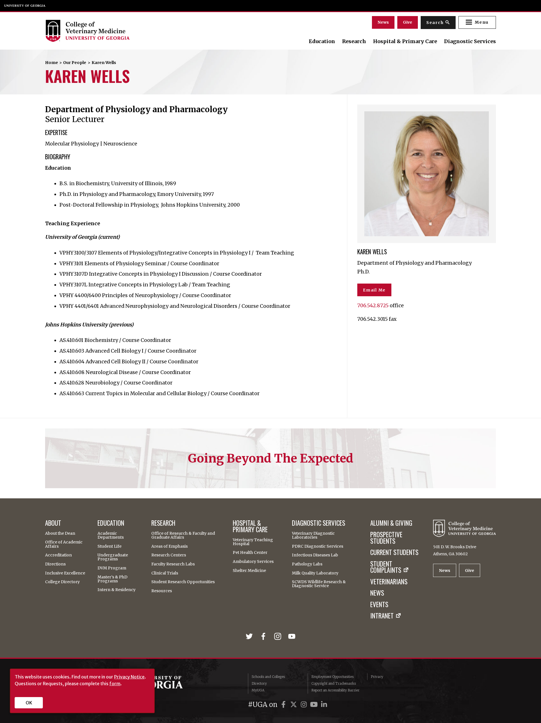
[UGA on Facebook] (284, 704)
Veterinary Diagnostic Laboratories (313, 535)
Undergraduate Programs (112, 557)
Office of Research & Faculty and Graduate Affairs (183, 535)
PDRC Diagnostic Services (317, 546)
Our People (74, 62)
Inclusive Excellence (65, 573)
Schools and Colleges (268, 677)
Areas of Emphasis (169, 546)
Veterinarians (388, 581)
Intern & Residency (116, 590)
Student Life (109, 546)
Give (407, 22)
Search (435, 22)
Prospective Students (386, 537)
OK (29, 703)
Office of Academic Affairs (64, 544)
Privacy (377, 677)
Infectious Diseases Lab (315, 555)
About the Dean (60, 533)
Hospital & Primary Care (405, 41)
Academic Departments (110, 535)
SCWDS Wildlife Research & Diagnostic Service (319, 584)
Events (379, 604)
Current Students (394, 552)
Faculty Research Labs (173, 564)
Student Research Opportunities (183, 582)
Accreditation (58, 555)
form (114, 683)
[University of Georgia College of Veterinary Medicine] (113, 30)
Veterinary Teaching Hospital (253, 542)
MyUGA (258, 690)
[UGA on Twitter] (294, 704)
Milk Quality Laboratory (315, 573)
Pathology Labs (307, 564)
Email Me (374, 290)
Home (51, 62)
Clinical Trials (164, 573)
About (53, 523)
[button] (477, 22)
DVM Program (111, 568)
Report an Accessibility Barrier (335, 690)
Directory (259, 683)
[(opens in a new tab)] (250, 636)
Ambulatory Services (253, 561)
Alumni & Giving (391, 523)
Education (322, 41)
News (383, 22)
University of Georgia (25, 6)
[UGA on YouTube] (315, 704)
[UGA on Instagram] (305, 704)
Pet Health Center (250, 552)
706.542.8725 (373, 305)
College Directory (62, 582)
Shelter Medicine (249, 570)
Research (354, 41)
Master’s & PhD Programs (112, 579)
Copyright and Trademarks (333, 683)
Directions (55, 564)
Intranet (382, 616)
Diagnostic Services (470, 41)
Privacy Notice (129, 677)
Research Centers (168, 555)
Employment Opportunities (332, 677)
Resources (161, 591)
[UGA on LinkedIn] (324, 704)
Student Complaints (385, 567)
